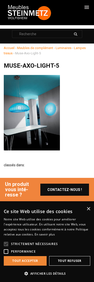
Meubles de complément (35, 48)
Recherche (75, 34)
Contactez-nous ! (64, 190)
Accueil (9, 48)
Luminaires (63, 48)
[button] (47, 273)
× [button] (88, 209)
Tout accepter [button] (25, 261)
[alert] (47, 243)
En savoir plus (45, 234)
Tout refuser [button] (69, 261)
